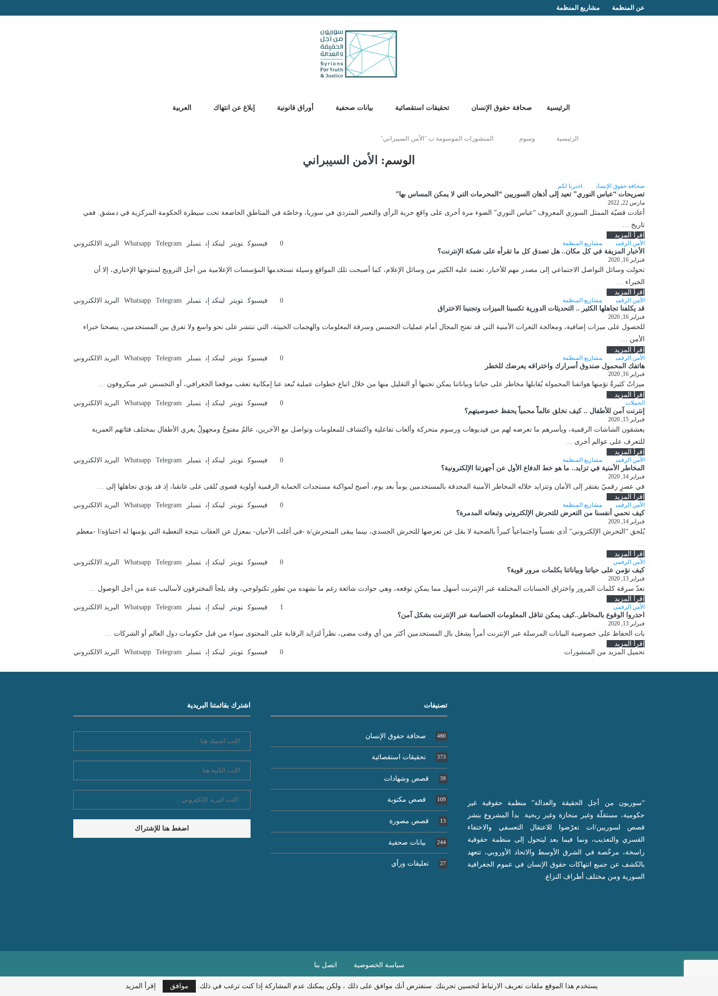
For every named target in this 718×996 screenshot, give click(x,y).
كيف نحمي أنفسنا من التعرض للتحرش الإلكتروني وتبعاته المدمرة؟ (550, 513)
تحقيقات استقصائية (422, 107)
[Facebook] (95, 8)
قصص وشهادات (415, 778)
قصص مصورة (417, 821)
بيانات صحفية (354, 107)
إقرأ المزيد (629, 235)
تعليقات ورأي (418, 863)
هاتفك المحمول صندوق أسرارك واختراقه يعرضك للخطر (565, 366)
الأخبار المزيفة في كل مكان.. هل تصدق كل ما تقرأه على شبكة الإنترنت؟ (541, 251)
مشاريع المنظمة (578, 7)
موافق (179, 986)
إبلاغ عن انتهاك (234, 107)
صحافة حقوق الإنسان (501, 107)
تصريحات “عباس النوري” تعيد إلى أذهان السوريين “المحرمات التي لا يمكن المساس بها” (520, 194)
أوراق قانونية (295, 107)
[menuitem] (178, 107)
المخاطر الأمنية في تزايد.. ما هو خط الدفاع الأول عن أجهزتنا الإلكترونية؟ (543, 468)
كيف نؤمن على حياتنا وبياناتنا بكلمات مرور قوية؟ (576, 570)
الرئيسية (558, 107)
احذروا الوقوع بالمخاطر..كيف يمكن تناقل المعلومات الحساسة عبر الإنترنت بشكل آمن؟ (521, 615)
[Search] (145, 107)
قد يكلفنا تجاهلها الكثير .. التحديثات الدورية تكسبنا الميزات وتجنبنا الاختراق (541, 308)
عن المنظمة (628, 7)
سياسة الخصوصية (379, 965)
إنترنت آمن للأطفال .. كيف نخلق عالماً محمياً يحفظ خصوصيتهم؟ (555, 411)
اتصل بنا (325, 965)
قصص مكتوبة (416, 799)
